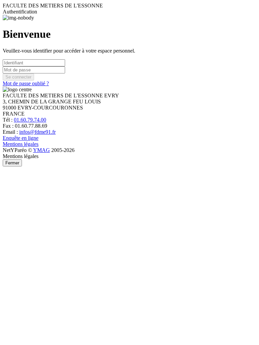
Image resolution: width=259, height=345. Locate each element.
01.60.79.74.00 (30, 120)
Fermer (12, 162)
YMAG (41, 150)
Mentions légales (20, 144)
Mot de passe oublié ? (26, 83)
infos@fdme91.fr (37, 132)
